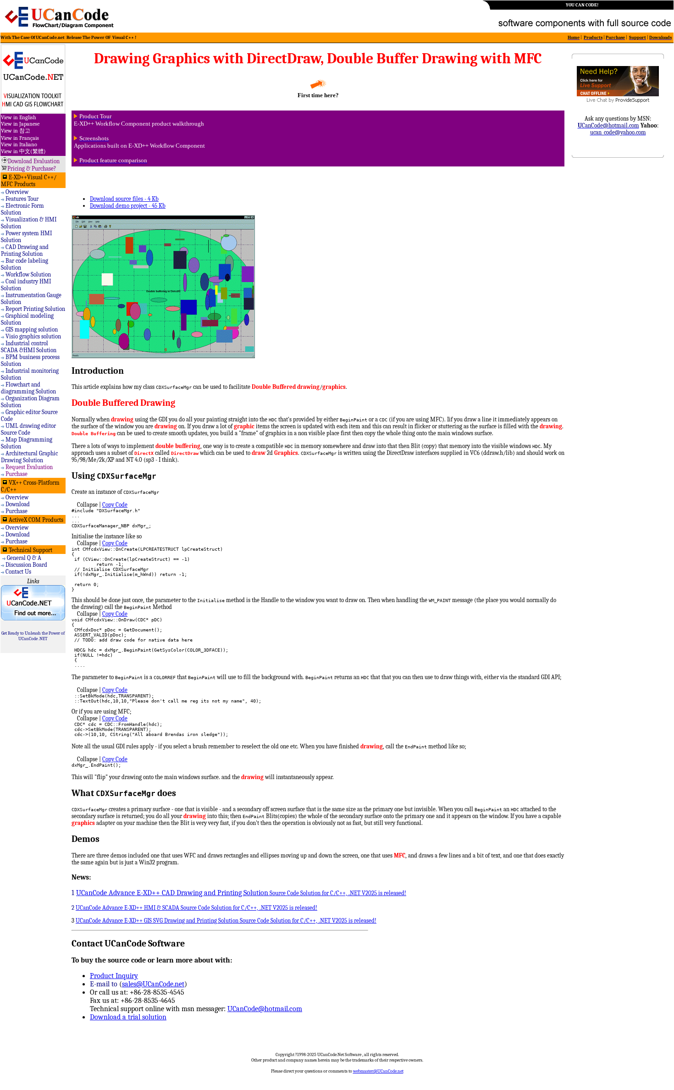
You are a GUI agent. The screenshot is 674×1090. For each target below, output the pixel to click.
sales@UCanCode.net (153, 984)
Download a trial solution (128, 1017)
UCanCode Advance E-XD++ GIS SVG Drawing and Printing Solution (157, 920)
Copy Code (114, 504)
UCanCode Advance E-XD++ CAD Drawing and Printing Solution (172, 893)
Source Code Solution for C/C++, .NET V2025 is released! (337, 893)
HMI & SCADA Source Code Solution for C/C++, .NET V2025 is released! (230, 907)
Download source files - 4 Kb (124, 198)
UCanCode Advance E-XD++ (110, 907)
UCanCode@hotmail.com (264, 1009)
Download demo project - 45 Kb (128, 205)
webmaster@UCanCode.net (378, 1071)
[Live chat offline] (618, 94)
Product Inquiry (114, 976)
